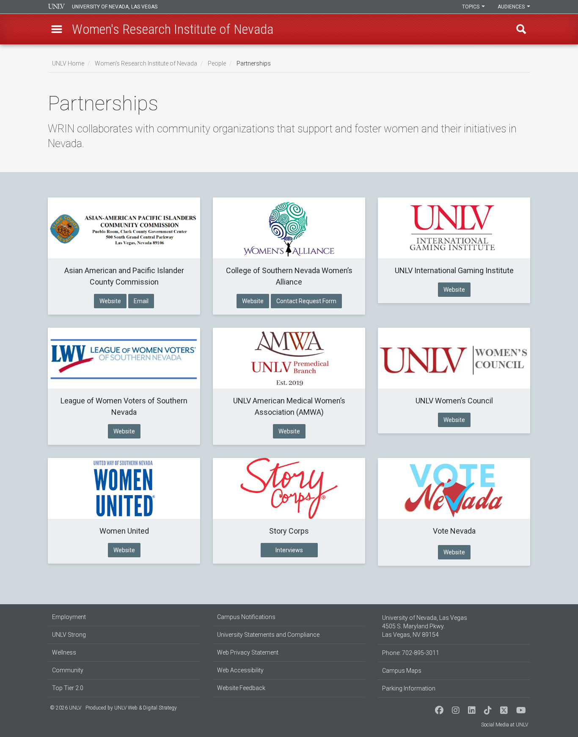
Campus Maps (401, 670)
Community (67, 670)
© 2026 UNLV (65, 708)
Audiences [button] (512, 7)
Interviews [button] (289, 550)
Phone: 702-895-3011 (410, 652)
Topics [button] (471, 7)
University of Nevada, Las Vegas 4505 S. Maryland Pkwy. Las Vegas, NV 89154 (424, 626)
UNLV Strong (69, 634)
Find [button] (521, 29)
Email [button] (141, 301)
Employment (69, 617)
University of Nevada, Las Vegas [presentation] (114, 7)
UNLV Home (68, 63)
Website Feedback (241, 688)
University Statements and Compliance (268, 634)
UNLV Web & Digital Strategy (145, 708)
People (217, 63)
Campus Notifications (246, 617)
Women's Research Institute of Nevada (146, 63)
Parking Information (408, 688)
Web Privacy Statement (247, 652)
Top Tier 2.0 (67, 688)
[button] (56, 29)
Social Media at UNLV (504, 725)
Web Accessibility (240, 670)
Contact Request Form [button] (306, 301)
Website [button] (110, 301)
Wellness (64, 652)
